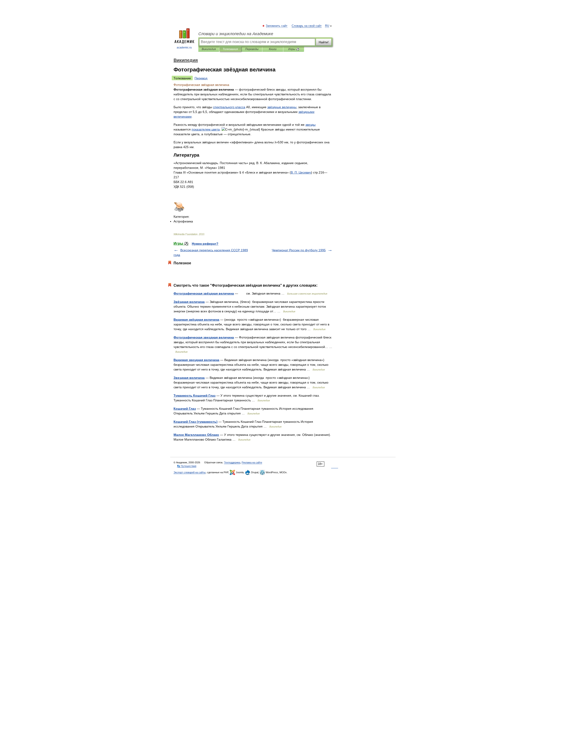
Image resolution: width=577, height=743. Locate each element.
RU (327, 25)
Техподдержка (232, 462)
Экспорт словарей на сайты (190, 472)
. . (301, 172)
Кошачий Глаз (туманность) (196, 421)
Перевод (201, 78)
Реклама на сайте (252, 462)
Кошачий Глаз (185, 408)
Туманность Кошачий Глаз (194, 395)
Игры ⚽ (293, 49)
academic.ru (184, 47)
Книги (273, 49)
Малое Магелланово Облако (196, 435)
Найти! (324, 42)
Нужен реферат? (205, 243)
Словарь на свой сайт (307, 25)
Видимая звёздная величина (196, 319)
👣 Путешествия (186, 466)
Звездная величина (189, 378)
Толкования (230, 49)
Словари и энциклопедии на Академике (235, 34)
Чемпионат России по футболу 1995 (299, 250)
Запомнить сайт (276, 25)
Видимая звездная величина (196, 360)
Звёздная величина (189, 302)
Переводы (252, 49)
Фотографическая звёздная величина (204, 293)
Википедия (209, 49)
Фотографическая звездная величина (204, 337)
